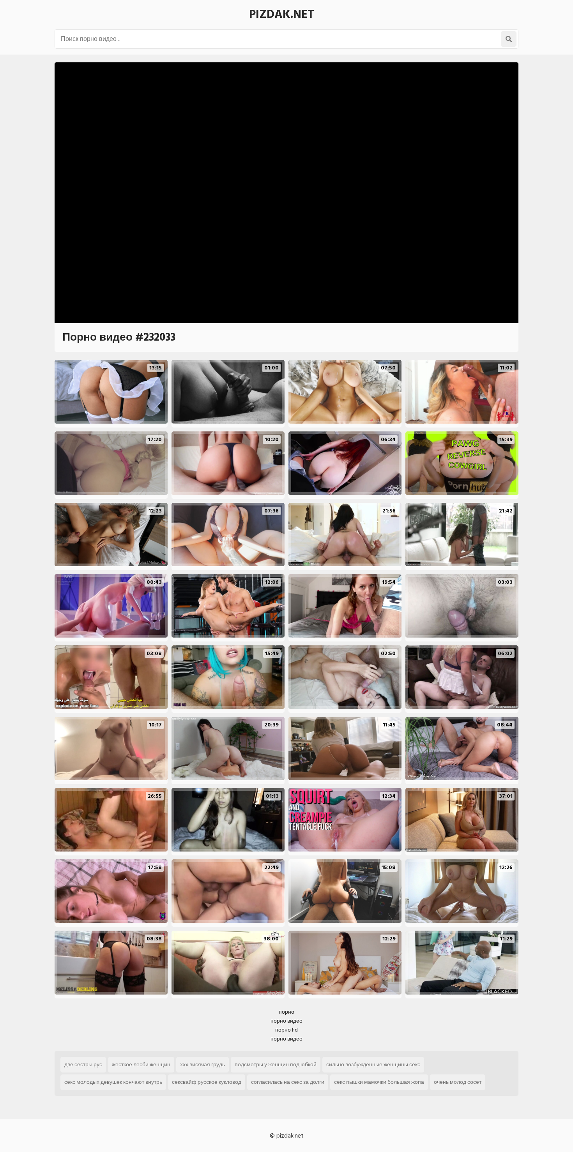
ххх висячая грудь (202, 1064)
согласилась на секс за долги (287, 1082)
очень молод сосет (457, 1082)
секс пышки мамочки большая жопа (379, 1082)
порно (286, 1011)
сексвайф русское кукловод (206, 1082)
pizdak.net (281, 14)
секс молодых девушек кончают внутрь (113, 1082)
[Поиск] (508, 39)
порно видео (286, 1020)
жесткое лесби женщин (141, 1064)
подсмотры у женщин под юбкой (276, 1064)
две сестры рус (83, 1064)
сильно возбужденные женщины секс (373, 1064)
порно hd (286, 1029)
